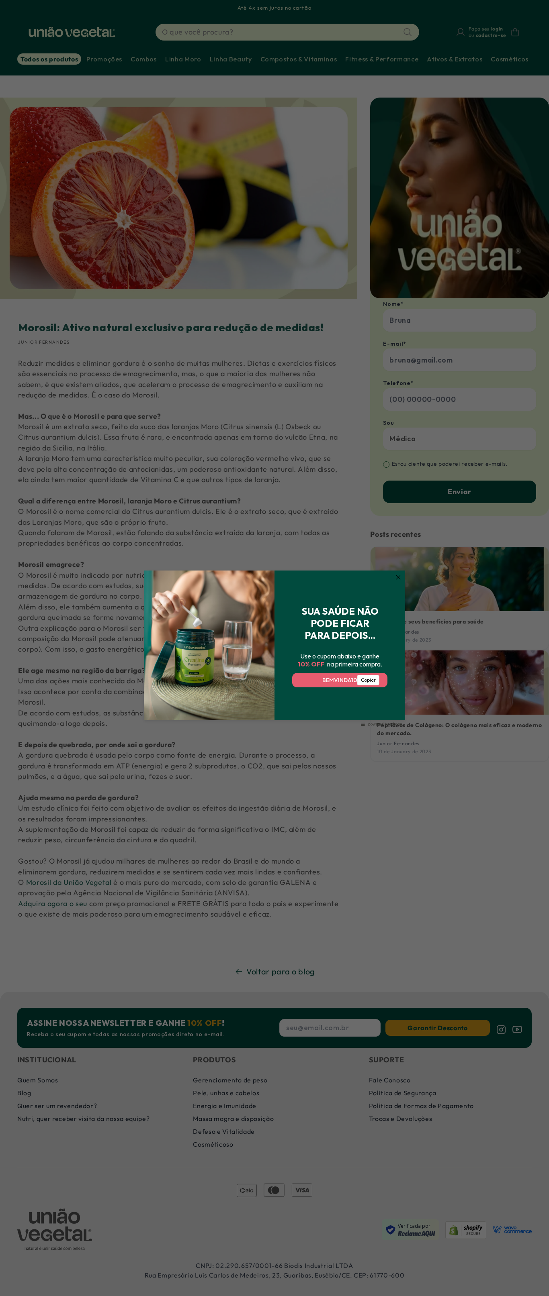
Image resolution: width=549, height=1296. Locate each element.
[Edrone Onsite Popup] (274, 648)
